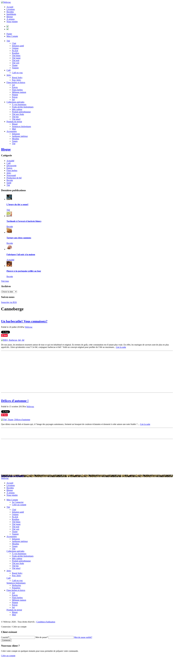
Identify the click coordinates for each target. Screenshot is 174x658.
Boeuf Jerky (17, 77)
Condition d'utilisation (45, 622)
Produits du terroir (14, 121)
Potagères (16, 588)
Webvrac (28, 327)
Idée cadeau (17, 109)
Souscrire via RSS (9, 302)
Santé (9, 183)
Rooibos (15, 53)
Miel (14, 129)
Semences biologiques (21, 126)
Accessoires (12, 131)
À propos (11, 19)
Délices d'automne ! (15, 401)
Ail (13, 85)
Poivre (15, 97)
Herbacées (16, 585)
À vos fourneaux (19, 104)
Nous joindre (12, 21)
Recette (10, 180)
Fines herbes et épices (16, 82)
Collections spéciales (15, 102)
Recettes (10, 12)
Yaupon (15, 68)
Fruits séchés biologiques (22, 107)
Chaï (14, 43)
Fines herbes (17, 90)
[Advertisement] (87, 371)
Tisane (15, 65)
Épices (15, 87)
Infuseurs (16, 134)
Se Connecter (18, 502)
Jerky (9, 75)
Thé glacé (16, 119)
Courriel (5, 637)
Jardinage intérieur (20, 136)
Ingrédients (11, 14)
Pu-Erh (15, 50)
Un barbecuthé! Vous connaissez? (24, 321)
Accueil (10, 7)
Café (9, 70)
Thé (8, 41)
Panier (9, 34)
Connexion (6, 640)
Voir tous (5, 281)
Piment (15, 94)
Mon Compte (12, 36)
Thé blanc (16, 55)
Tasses (15, 141)
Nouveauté (11, 175)
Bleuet (15, 124)
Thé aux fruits (18, 114)
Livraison (11, 9)
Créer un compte (19, 504)
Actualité (10, 161)
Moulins (15, 139)
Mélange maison (19, 92)
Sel (13, 99)
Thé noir (15, 60)
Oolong (15, 48)
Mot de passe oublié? (83, 637)
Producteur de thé (14, 178)
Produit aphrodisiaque (21, 112)
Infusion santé (18, 46)
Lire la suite (121, 347)
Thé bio (15, 117)
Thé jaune (16, 58)
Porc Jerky (16, 80)
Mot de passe (41, 637)
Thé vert (15, 63)
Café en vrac (17, 72)
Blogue (10, 16)
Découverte (11, 165)
